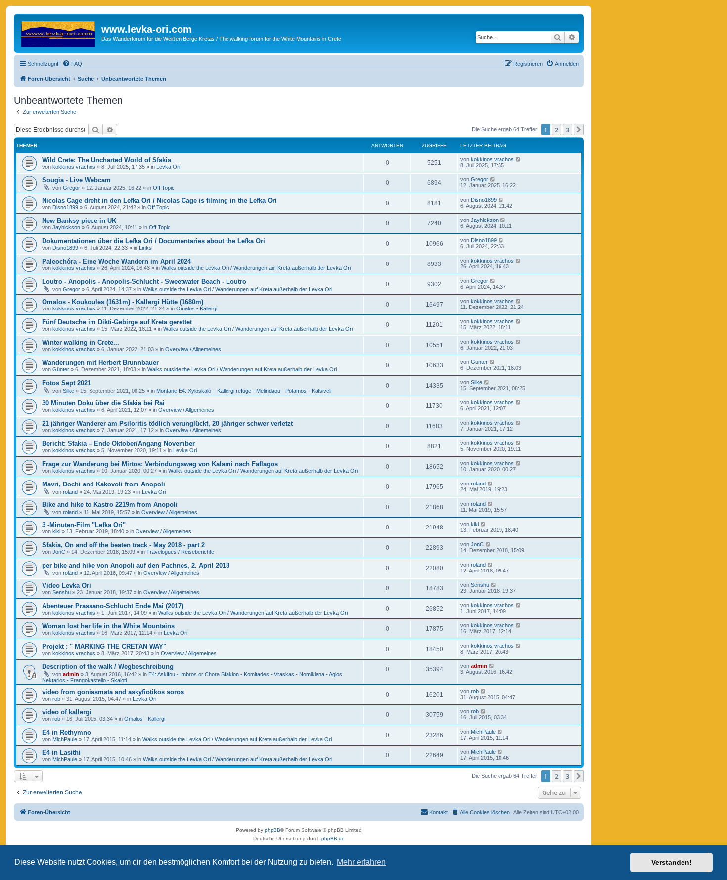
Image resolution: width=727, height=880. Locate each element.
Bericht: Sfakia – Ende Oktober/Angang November (118, 443)
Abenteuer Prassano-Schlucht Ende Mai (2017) (112, 606)
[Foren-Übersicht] (58, 32)
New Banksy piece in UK (79, 220)
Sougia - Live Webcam (76, 180)
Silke (68, 391)
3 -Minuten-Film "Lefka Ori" (84, 524)
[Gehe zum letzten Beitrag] (518, 159)
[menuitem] (72, 64)
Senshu (61, 592)
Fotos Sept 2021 (66, 383)
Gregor (71, 188)
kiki (56, 531)
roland (70, 492)
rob (56, 699)
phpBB (272, 830)
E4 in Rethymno (66, 732)
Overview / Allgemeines (193, 349)
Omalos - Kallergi (196, 308)
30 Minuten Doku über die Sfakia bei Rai (103, 403)
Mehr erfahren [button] (361, 862)
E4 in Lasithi (61, 752)
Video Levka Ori (66, 585)
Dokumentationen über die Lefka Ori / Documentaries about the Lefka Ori (153, 241)
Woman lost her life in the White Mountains (108, 626)
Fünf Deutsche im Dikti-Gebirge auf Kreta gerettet (117, 322)
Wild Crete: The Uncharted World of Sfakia (106, 160)
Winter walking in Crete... (80, 342)
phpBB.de (333, 838)
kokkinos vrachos (73, 167)
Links (145, 248)
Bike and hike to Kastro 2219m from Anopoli (110, 504)
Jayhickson (66, 227)
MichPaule (64, 739)
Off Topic (164, 188)
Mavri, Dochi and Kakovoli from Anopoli (103, 484)
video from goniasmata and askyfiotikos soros (113, 692)
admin (71, 674)
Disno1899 (65, 207)
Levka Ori (168, 167)
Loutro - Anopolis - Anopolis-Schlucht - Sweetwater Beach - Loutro (144, 281)
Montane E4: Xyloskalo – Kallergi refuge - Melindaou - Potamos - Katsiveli (243, 391)
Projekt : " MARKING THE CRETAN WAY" (104, 646)
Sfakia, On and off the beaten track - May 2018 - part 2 (123, 545)
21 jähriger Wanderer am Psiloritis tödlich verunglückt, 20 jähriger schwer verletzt (167, 423)
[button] (579, 129)
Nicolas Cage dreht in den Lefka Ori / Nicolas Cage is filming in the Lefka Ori (159, 200)
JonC (58, 552)
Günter (60, 369)
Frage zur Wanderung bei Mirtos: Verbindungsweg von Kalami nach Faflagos (160, 464)
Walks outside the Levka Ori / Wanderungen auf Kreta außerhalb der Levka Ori (256, 268)
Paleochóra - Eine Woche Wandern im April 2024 (116, 261)
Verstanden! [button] (671, 862)
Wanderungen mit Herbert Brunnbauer (100, 362)
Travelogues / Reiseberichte (180, 552)
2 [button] (556, 129)
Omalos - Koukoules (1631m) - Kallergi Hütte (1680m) (122, 302)
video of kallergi (66, 712)
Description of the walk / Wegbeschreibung (108, 666)
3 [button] (567, 129)
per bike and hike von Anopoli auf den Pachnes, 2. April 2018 (135, 565)
